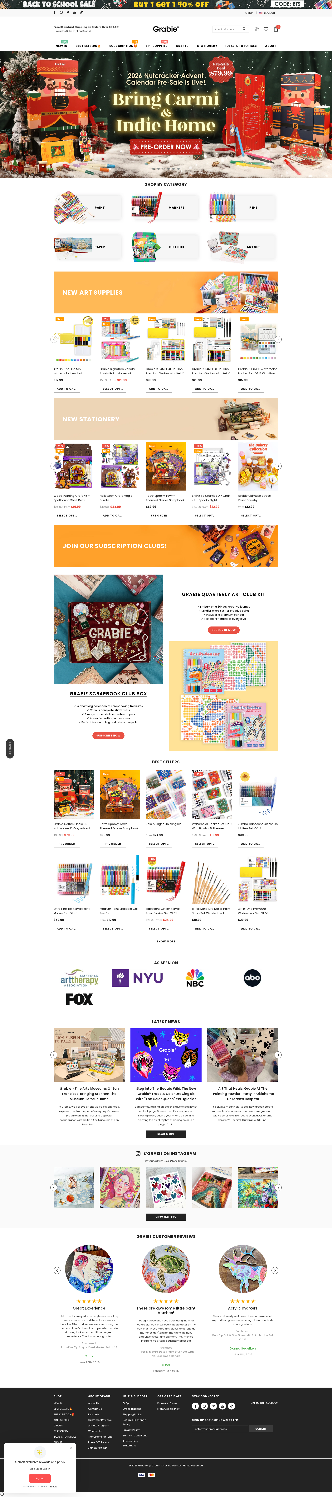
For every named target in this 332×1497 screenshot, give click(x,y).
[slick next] (293, 112)
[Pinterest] (69, 12)
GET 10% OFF (10, 748)
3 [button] (163, 169)
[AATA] (79, 978)
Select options (114, 389)
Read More (165, 1134)
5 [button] (173, 169)
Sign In (249, 13)
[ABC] (252, 978)
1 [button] (153, 169)
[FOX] (79, 999)
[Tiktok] (82, 12)
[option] (166, 114)
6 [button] (178, 169)
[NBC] (195, 978)
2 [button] (158, 169)
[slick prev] (38, 112)
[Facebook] (56, 12)
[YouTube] (75, 12)
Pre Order (159, 515)
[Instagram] (62, 12)
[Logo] (166, 29)
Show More (166, 941)
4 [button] (168, 169)
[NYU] (137, 978)
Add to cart (67, 389)
